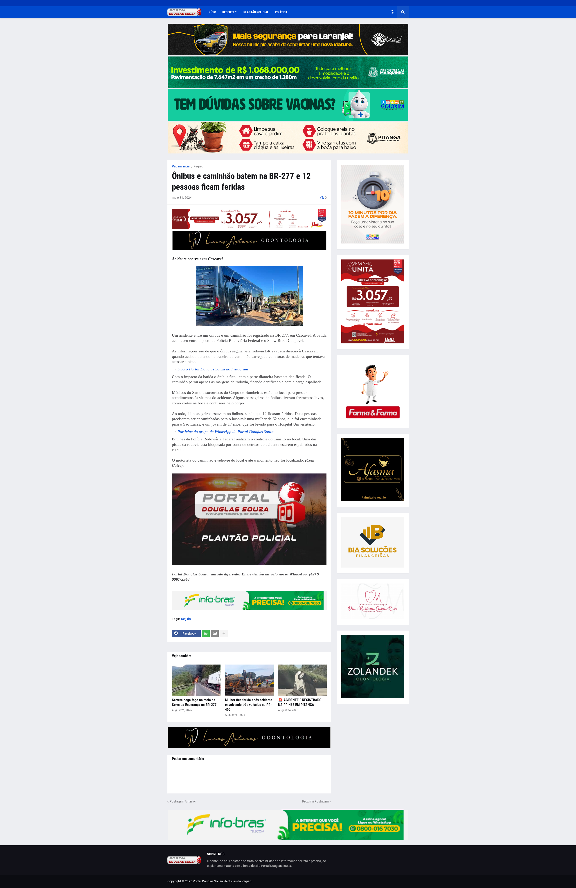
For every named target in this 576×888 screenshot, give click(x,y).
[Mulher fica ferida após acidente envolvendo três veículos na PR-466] (249, 680)
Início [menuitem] (212, 12)
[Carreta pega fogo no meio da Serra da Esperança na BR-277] (196, 680)
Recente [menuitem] (228, 12)
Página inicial (181, 166)
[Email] (215, 633)
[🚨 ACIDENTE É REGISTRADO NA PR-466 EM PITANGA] (302, 680)
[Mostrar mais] (224, 633)
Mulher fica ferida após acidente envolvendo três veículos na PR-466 (248, 705)
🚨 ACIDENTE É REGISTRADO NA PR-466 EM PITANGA (300, 702)
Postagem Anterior (183, 801)
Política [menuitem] (281, 12)
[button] (392, 12)
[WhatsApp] (206, 633)
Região (198, 166)
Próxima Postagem (315, 801)
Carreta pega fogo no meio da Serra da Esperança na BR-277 (194, 702)
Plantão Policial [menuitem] (256, 12)
